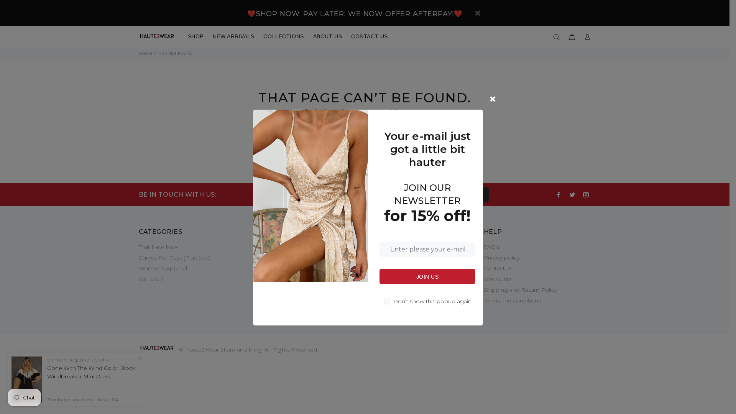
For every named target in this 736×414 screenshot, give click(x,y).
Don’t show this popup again (432, 301)
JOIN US (427, 277)
